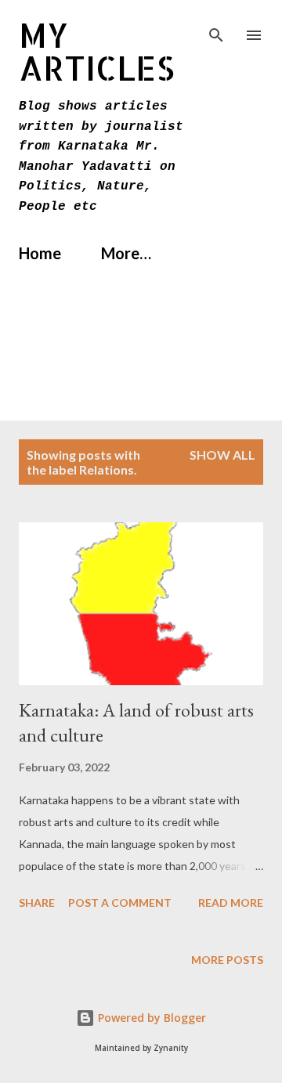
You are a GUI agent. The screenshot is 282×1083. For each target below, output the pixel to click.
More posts (227, 959)
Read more (230, 902)
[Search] (216, 28)
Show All (222, 454)
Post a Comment (120, 902)
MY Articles (97, 51)
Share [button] (37, 902)
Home (40, 253)
